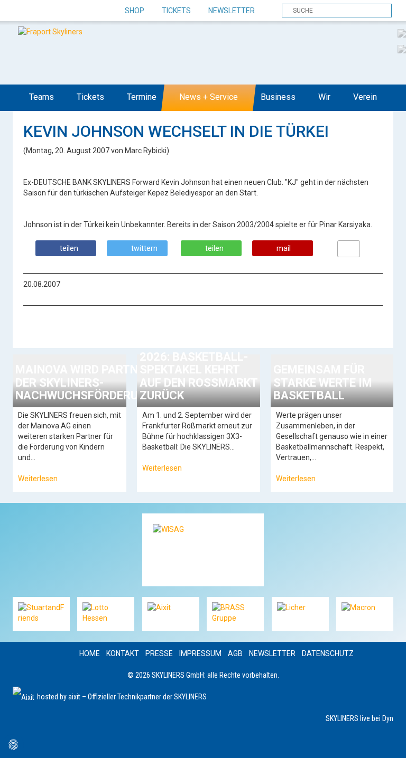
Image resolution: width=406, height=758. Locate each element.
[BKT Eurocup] (402, 48)
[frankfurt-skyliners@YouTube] (77, 11)
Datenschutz (328, 653)
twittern (144, 248)
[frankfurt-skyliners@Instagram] (59, 11)
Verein (365, 97)
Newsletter (231, 10)
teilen (69, 248)
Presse (159, 653)
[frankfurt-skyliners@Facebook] (22, 11)
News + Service (208, 97)
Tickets (176, 10)
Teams (41, 97)
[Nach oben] (388, 740)
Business (278, 97)
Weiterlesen (38, 478)
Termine (141, 97)
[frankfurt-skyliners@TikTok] (40, 11)
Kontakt (122, 653)
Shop (134, 10)
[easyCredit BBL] (402, 32)
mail (283, 248)
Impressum (200, 653)
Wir (324, 97)
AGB (235, 653)
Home (89, 653)
